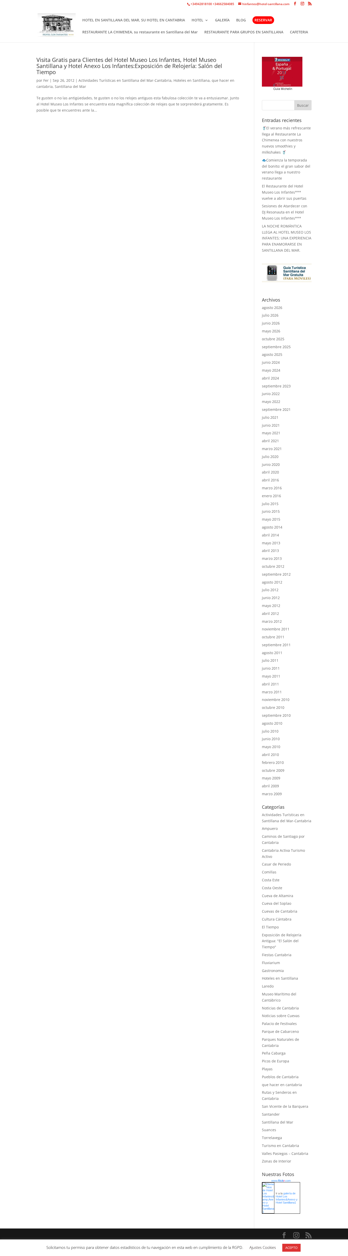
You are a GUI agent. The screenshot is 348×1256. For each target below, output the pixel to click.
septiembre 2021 (276, 409)
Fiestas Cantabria (276, 954)
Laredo (268, 986)
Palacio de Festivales (279, 1023)
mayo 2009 (271, 778)
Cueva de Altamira (277, 895)
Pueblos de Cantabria (280, 1076)
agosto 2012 (272, 582)
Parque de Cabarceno (280, 1031)
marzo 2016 (272, 487)
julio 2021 (270, 417)
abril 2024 (270, 378)
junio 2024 (271, 362)
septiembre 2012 (276, 574)
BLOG (241, 20)
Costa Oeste (272, 887)
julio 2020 (270, 456)
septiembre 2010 (276, 715)
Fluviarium (271, 962)
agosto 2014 (272, 527)
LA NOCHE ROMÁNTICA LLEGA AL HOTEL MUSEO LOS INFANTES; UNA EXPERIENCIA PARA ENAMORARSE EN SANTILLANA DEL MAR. (286, 238)
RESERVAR (263, 20)
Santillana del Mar (70, 86)
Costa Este (270, 879)
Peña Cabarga (274, 1053)
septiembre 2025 (276, 346)
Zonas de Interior (276, 1161)
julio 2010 (270, 731)
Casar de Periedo (276, 864)
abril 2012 (270, 613)
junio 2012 (271, 597)
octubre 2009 (273, 770)
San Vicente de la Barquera (285, 1106)
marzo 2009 (272, 793)
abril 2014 (270, 535)
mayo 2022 (271, 401)
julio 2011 (270, 660)
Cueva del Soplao (276, 903)
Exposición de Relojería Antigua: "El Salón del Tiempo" (281, 941)
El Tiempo (270, 927)
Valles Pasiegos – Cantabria (285, 1153)
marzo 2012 (272, 621)
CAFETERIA (299, 32)
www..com (281, 1180)
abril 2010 (270, 754)
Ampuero (270, 828)
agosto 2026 (272, 307)
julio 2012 (270, 589)
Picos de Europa (275, 1061)
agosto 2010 (272, 723)
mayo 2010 (271, 746)
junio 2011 (271, 668)
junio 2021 (271, 425)
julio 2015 (270, 503)
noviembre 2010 (275, 699)
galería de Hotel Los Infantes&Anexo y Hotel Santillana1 (287, 1198)
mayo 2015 (271, 519)
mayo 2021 (271, 432)
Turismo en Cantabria (280, 1145)
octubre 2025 (273, 338)
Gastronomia (273, 970)
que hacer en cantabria (282, 1084)
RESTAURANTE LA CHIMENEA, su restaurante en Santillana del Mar (140, 32)
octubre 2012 (273, 566)
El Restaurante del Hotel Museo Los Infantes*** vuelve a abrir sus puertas (284, 192)
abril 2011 (270, 684)
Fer (46, 80)
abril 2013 (270, 550)
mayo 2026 (271, 331)
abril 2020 (270, 472)
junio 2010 (271, 738)
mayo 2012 (271, 605)
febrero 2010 (273, 762)
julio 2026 (270, 315)
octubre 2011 (273, 636)
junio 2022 (271, 393)
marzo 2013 (272, 558)
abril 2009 (270, 786)
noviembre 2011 (275, 629)
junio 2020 (271, 464)
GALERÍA (222, 20)
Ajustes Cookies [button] (262, 1247)
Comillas (269, 872)
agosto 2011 (272, 652)
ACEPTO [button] (291, 1247)
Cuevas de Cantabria (279, 911)
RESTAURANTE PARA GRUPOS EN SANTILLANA (243, 32)
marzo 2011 (272, 692)
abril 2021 (270, 440)
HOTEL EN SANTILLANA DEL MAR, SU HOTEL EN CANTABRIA (133, 20)
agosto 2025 (272, 354)
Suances (269, 1129)
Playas (267, 1068)
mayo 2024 (271, 370)
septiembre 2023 (276, 386)
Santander (271, 1114)
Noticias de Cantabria (280, 1008)
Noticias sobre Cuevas (281, 1015)
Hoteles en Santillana (191, 80)
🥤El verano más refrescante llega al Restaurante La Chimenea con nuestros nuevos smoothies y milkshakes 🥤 (286, 140)
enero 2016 (271, 495)
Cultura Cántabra (276, 919)
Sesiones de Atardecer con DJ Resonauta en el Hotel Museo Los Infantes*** (284, 212)
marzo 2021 (272, 448)
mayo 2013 (271, 543)
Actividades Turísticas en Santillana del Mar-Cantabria (124, 80)
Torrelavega (272, 1137)
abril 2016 (270, 480)
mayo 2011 (271, 676)
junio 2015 (271, 511)
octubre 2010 (273, 707)
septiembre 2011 (276, 644)
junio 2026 (271, 323)
